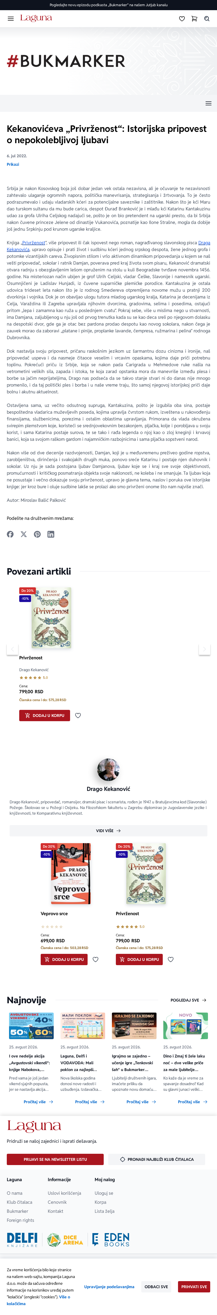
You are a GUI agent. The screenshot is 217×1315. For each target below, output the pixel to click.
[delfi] (22, 1240)
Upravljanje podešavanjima (109, 1286)
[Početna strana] (37, 18)
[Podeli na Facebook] (10, 534)
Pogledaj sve (185, 1000)
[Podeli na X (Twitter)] (23, 534)
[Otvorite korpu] (194, 18)
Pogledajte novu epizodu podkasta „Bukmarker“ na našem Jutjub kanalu (109, 5)
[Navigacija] (108, 103)
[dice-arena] (65, 1240)
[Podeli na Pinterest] (37, 534)
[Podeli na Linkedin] (50, 534)
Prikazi (13, 164)
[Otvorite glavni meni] (11, 19)
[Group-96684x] (110, 1240)
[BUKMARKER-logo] (66, 61)
